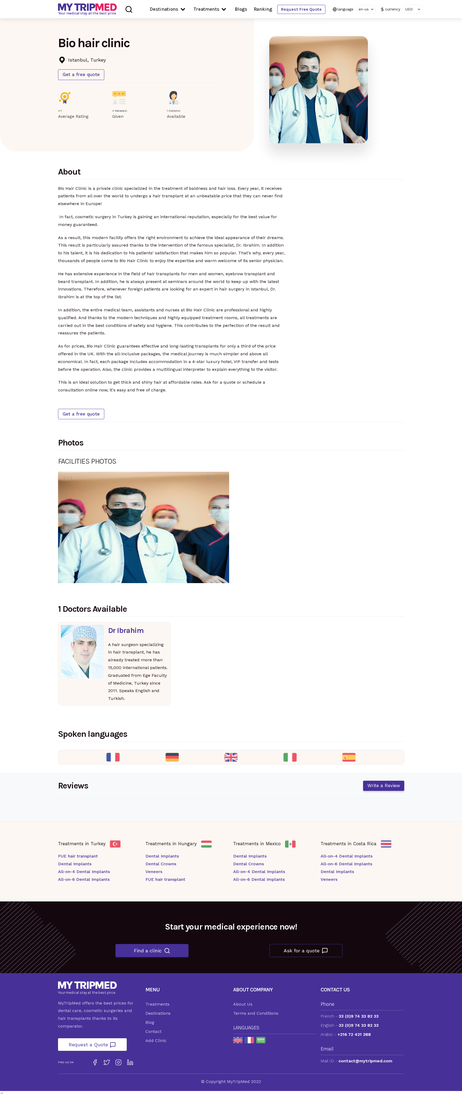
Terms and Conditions (255, 1013)
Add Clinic (156, 1040)
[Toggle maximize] (222, 478)
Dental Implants (74, 863)
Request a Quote (89, 1044)
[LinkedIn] (130, 1062)
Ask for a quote (301, 950)
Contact (153, 1031)
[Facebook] (95, 1062)
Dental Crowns (160, 863)
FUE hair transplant (78, 856)
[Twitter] (106, 1062)
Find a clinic (148, 950)
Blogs (241, 9)
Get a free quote (81, 74)
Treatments (206, 9)
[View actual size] (209, 478)
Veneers (153, 871)
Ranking (263, 9)
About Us (242, 1004)
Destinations (164, 9)
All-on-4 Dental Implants (84, 871)
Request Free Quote (301, 9)
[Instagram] (118, 1062)
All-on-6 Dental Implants (84, 879)
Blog (149, 1022)
